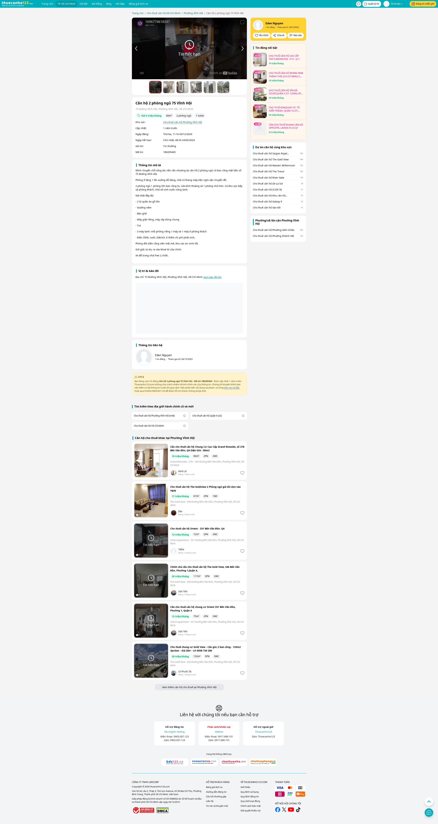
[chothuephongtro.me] (263, 762)
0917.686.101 (225, 736)
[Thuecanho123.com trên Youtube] (291, 810)
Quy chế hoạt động (250, 801)
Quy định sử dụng (250, 791)
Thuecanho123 (266, 736)
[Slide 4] (209, 87)
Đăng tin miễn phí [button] (425, 3)
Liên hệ (209, 801)
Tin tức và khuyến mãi (217, 805)
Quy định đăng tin (250, 796)
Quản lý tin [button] (373, 3)
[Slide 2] (182, 87)
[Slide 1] (169, 87)
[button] (358, 4)
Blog (108, 3)
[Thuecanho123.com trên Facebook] (277, 809)
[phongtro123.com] (204, 762)
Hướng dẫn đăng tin (216, 791)
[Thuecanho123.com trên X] (284, 809)
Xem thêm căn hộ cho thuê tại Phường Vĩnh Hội (189, 687)
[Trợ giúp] (429, 812)
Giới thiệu (245, 787)
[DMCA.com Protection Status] (163, 810)
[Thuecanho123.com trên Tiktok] (298, 809)
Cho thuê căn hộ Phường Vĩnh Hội (182, 122)
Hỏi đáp (120, 3)
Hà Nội (83, 3)
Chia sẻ (280, 35)
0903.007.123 (181, 736)
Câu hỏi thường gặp (216, 796)
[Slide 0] (155, 87)
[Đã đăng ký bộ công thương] (143, 810)
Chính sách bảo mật (251, 805)
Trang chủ (47, 3)
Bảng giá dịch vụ (138, 3)
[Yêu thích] (242, 473)
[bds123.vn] (174, 762)
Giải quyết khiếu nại (250, 810)
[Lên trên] (429, 801)
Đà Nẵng (97, 3)
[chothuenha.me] (233, 762)
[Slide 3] (196, 87)
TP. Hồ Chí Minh (66, 3)
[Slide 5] (223, 87)
